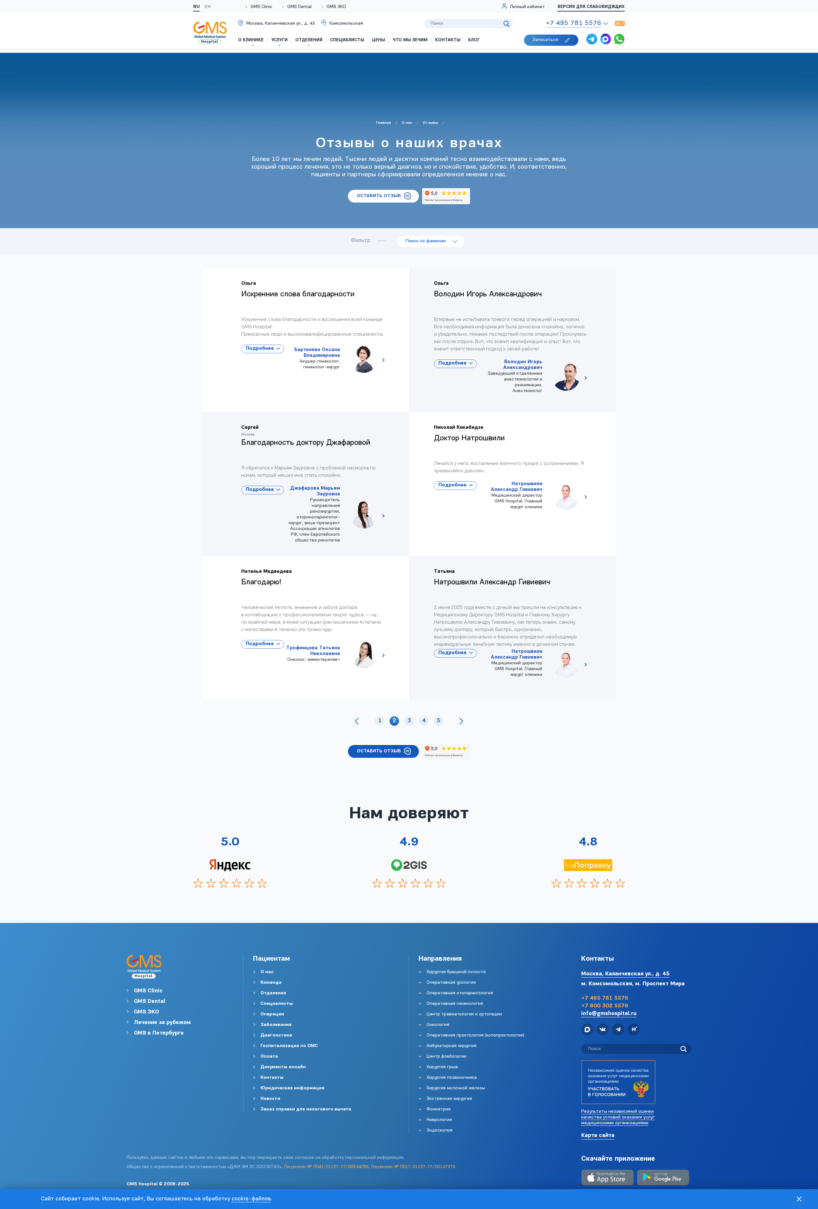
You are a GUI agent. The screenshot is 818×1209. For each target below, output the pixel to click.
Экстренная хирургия (449, 1098)
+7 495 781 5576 (604, 998)
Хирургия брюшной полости (456, 972)
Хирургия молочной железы (456, 1088)
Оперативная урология (451, 982)
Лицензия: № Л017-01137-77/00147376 (413, 1167)
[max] (605, 40)
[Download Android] (663, 1178)
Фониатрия (439, 1109)
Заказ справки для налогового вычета (305, 1109)
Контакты (271, 1077)
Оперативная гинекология (455, 1003)
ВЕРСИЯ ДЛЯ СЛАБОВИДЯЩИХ (591, 7)
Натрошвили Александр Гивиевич (536, 495)
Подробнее (260, 348)
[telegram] (591, 40)
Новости (270, 1098)
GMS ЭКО (336, 6)
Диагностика (276, 1035)
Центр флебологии (447, 1056)
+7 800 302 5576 (604, 1006)
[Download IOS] (607, 1178)
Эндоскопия (439, 1130)
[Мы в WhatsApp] (619, 40)
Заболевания (275, 1024)
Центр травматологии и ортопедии (464, 1014)
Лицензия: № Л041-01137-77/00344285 (326, 1167)
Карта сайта (597, 1135)
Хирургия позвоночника (452, 1077)
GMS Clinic (261, 6)
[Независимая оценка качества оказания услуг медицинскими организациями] (618, 1082)
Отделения (273, 993)
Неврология (439, 1119)
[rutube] (634, 1030)
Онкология (438, 1024)
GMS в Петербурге (159, 1033)
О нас (267, 972)
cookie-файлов (251, 1199)
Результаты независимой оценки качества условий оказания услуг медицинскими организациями (618, 1117)
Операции (272, 1014)
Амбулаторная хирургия (451, 1046)
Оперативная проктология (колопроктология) (475, 1035)
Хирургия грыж (442, 1067)
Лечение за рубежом (162, 1022)
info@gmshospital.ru (609, 1013)
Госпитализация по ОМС (289, 1046)
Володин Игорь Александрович (536, 376)
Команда (271, 982)
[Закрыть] (799, 1199)
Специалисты (276, 1003)
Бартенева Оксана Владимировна (334, 359)
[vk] (603, 1030)
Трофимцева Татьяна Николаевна (334, 654)
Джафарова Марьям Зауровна (334, 514)
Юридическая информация (292, 1088)
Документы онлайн (283, 1067)
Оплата (269, 1056)
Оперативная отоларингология (460, 993)
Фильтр (360, 241)
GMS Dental (299, 6)
